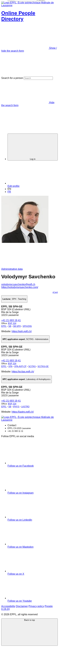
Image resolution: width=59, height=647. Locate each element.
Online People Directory (18, 16)
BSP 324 (12, 323)
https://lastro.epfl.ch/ (23, 411)
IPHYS (16, 406)
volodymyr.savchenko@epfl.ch (18, 284)
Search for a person (12, 78)
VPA (10, 366)
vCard (55, 292)
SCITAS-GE (43, 366)
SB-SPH (17, 326)
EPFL (3, 326)
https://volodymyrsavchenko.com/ (19, 287)
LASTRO (25, 406)
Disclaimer (22, 606)
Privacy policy (36, 606)
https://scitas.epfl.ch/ (23, 371)
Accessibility (8, 606)
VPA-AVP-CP (20, 366)
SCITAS (32, 366)
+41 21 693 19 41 (11, 320)
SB (9, 326)
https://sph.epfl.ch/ (22, 331)
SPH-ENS (27, 326)
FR (9, 191)
